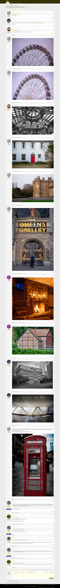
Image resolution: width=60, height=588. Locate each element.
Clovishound (9, 519)
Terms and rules (45, 584)
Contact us (41, 584)
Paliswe (9, 329)
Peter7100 (8, 15)
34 (18, 9)
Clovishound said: (15, 527)
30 (16, 9)
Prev (7, 9)
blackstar (8, 23)
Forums (8, 2)
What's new (11, 2)
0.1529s (48, 587)
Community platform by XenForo (30, 586)
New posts (7, 4)
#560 (53, 560)
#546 (53, 104)
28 (13, 9)
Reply (53, 25)
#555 (53, 501)
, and (17, 68)
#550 (53, 275)
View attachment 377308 (16, 30)
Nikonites (8, 584)
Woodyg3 (8, 541)
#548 (53, 173)
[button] (13, 3)
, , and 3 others (17, 137)
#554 (53, 427)
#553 (53, 393)
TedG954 (7, 8)
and (16, 102)
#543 (53, 27)
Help (52, 584)
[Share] (51, 11)
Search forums (11, 4)
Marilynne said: (14, 516)
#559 (53, 548)
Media (16, 2)
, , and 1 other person (19, 273)
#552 (53, 360)
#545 (53, 70)
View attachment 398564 (16, 508)
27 (12, 9)
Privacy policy (49, 584)
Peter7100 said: (14, 20)
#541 (53, 11)
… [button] (17, 9)
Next (20, 9)
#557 (53, 526)
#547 (53, 139)
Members (20, 2)
